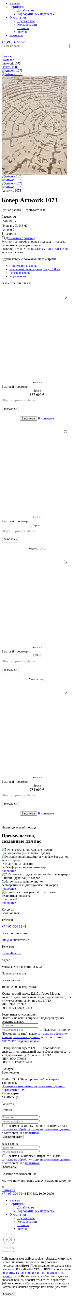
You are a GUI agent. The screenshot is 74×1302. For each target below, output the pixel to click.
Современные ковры (23, 265)
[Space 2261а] (37, 730)
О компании (17, 17)
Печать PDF (10, 67)
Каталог (14, 3)
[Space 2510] (37, 335)
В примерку (29, 418)
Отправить (9, 1166)
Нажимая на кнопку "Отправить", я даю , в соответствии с (36, 1159)
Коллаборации (27, 24)
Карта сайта (10, 1089)
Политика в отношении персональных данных (33, 1086)
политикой (9, 1041)
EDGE (37, 655)
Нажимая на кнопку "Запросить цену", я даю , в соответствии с (36, 1129)
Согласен (8, 1294)
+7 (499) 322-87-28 (14, 42)
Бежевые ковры (19, 272)
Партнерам (16, 6)
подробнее (9, 870)
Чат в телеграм (36, 248)
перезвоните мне (29, 1041)
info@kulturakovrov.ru (16, 940)
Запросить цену (12, 1136)
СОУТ (22, 1089)
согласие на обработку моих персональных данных (35, 1035)
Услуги (22, 31)
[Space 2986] (37, 470)
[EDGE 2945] (37, 600)
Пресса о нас (26, 21)
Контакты (16, 35)
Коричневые (17, 276)
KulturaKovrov (11, 953)
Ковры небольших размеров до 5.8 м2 (34, 269)
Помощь (23, 28)
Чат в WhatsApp (57, 248)
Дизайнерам (25, 10)
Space (37, 390)
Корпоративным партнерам (35, 14)
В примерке (46, 418)
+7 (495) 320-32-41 (14, 926)
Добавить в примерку (20, 238)
